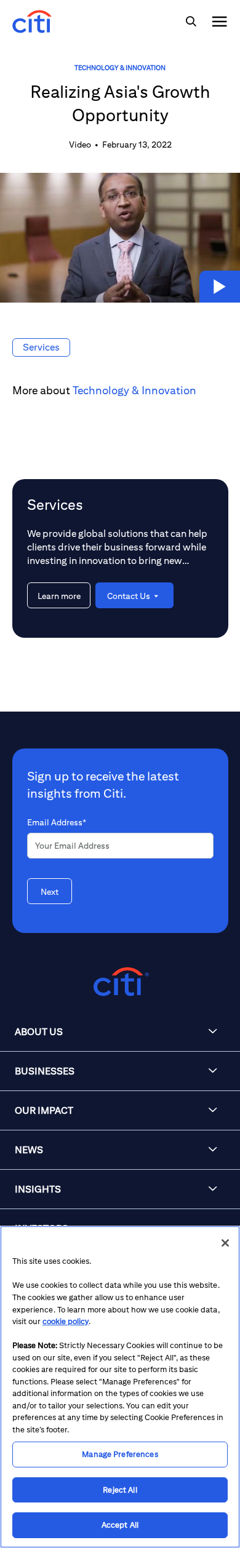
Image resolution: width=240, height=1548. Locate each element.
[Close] (225, 1242)
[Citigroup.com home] (120, 982)
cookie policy (65, 1321)
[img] (191, 21)
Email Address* (56, 822)
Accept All (120, 1525)
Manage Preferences (120, 1454)
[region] (120, 1387)
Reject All (120, 1489)
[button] (219, 287)
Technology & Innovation (120, 67)
